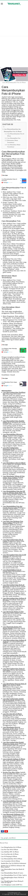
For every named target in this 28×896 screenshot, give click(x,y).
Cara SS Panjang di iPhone (9, 856)
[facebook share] (2, 831)
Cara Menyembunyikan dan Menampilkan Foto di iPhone (13, 130)
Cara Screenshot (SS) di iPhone (10, 861)
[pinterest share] (6, 831)
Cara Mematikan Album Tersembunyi (13, 146)
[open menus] (1, 4)
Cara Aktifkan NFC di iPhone (10, 852)
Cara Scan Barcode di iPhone (10, 854)
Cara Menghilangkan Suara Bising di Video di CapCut (12, 881)
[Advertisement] (14, 21)
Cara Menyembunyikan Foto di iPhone (15, 135)
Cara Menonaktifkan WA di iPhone (11, 859)
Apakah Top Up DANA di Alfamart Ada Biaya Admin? (13, 866)
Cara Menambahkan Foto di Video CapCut (14, 875)
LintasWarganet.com (14, 892)
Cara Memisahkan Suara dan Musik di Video (12, 869)
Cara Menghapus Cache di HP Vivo (11, 885)
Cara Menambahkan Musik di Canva (12, 873)
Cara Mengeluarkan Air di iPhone (11, 847)
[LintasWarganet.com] (14, 3)
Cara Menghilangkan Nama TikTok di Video (12, 878)
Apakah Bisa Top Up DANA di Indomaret (13, 863)
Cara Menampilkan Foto (13, 138)
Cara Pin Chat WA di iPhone (9, 849)
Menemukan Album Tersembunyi (12, 141)
